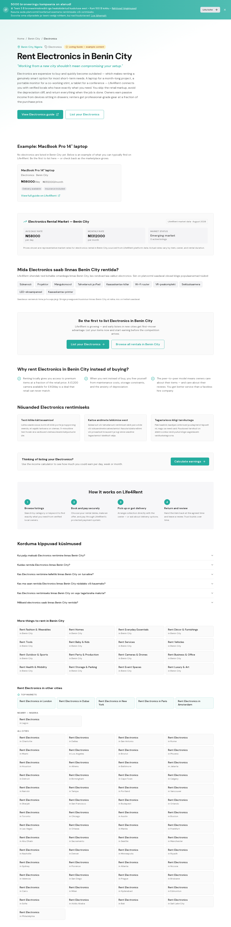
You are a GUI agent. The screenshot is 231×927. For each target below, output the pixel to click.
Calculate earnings (187, 461)
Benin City (34, 38)
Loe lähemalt (98, 15)
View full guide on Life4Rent (39, 195)
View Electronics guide (38, 114)
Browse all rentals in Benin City (138, 344)
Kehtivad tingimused (124, 8)
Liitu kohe (208, 9)
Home (20, 38)
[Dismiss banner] (225, 9)
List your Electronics (84, 114)
